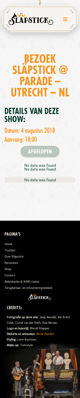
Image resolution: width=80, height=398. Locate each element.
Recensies (11, 263)
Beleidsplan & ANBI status (22, 281)
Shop (7, 269)
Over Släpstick (14, 256)
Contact (9, 275)
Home (8, 244)
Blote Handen (45, 334)
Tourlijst (9, 250)
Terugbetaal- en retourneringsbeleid (28, 288)
